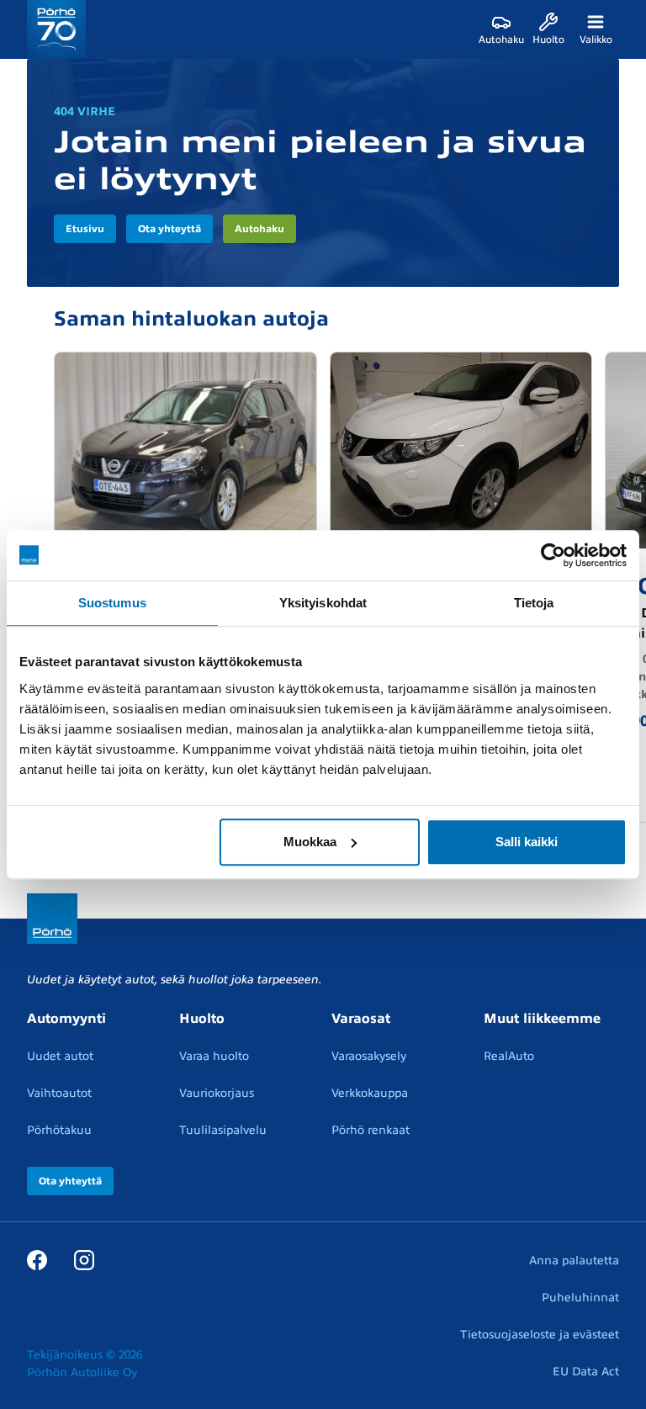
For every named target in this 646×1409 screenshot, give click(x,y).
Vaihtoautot (59, 1093)
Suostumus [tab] (112, 603)
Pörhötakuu (59, 1130)
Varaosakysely (368, 1056)
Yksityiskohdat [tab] (323, 603)
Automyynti (66, 1018)
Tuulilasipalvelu (223, 1130)
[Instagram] (84, 1260)
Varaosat (360, 1018)
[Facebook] (37, 1260)
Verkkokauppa (369, 1093)
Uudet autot (60, 1056)
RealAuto (509, 1056)
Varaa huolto (214, 1056)
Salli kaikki (526, 841)
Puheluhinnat (580, 1297)
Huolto (202, 1018)
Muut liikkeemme (542, 1018)
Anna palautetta (574, 1260)
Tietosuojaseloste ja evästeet (539, 1334)
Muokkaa (309, 841)
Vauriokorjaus (216, 1093)
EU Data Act (586, 1371)
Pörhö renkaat (370, 1130)
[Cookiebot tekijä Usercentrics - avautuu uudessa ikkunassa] (553, 555)
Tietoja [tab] (534, 603)
